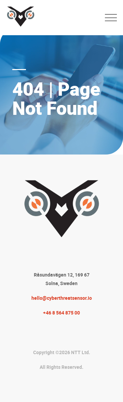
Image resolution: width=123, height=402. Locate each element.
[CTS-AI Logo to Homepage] (52, 17)
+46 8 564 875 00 (61, 312)
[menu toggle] (111, 18)
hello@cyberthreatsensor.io (61, 298)
